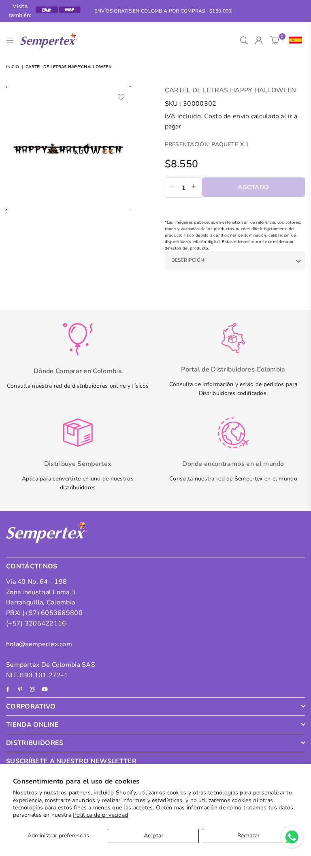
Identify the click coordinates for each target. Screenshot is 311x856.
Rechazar (248, 835)
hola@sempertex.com (39, 644)
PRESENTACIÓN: (207, 144)
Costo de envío (226, 116)
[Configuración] (294, 40)
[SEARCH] (243, 40)
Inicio (12, 67)
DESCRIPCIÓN (187, 260)
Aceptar (153, 835)
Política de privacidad (100, 815)
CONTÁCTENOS (32, 566)
